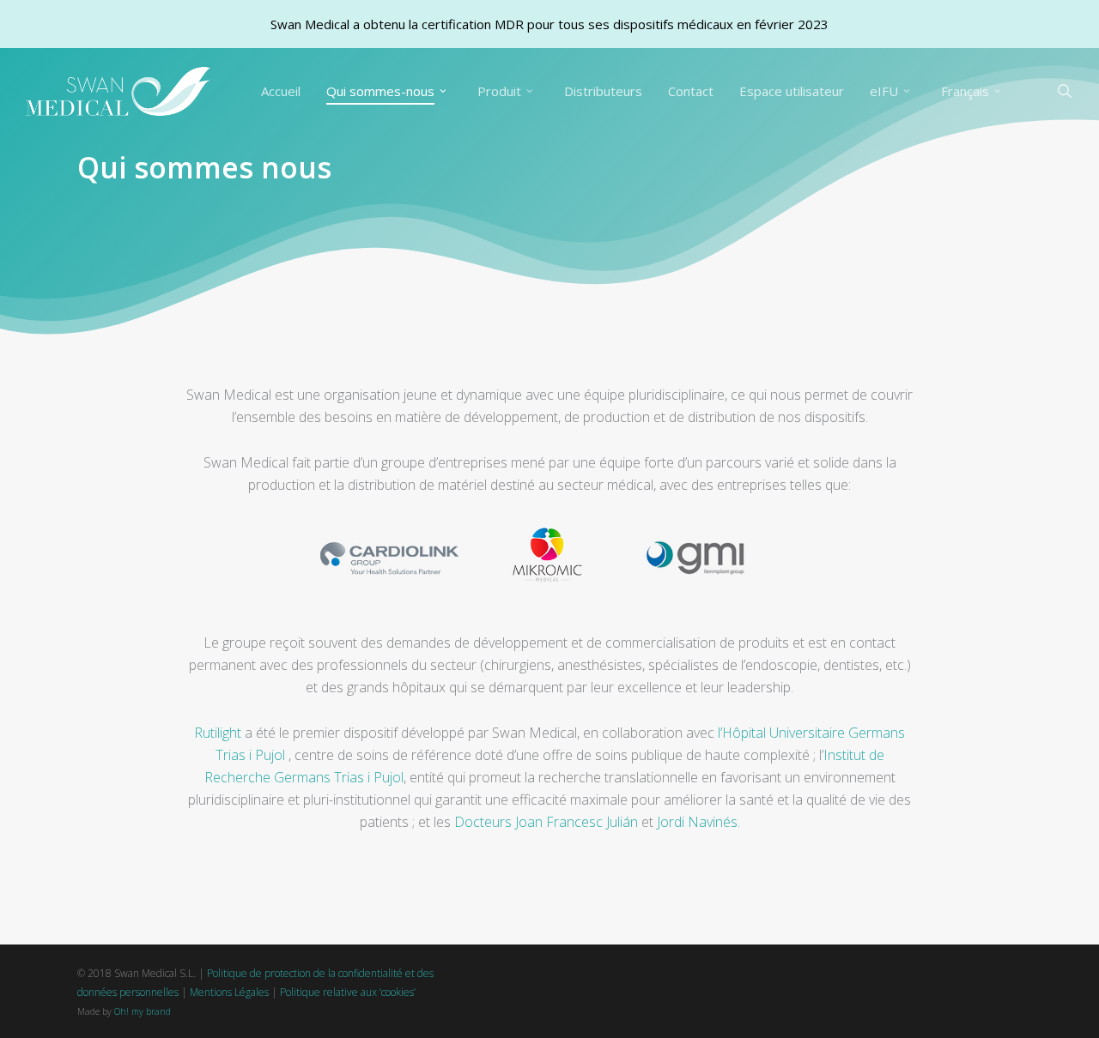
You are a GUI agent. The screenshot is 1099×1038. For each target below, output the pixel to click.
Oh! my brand (142, 1011)
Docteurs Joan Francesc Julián (546, 821)
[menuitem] (973, 91)
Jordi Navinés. (698, 821)
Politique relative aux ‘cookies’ (348, 992)
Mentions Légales (229, 992)
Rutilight (217, 732)
